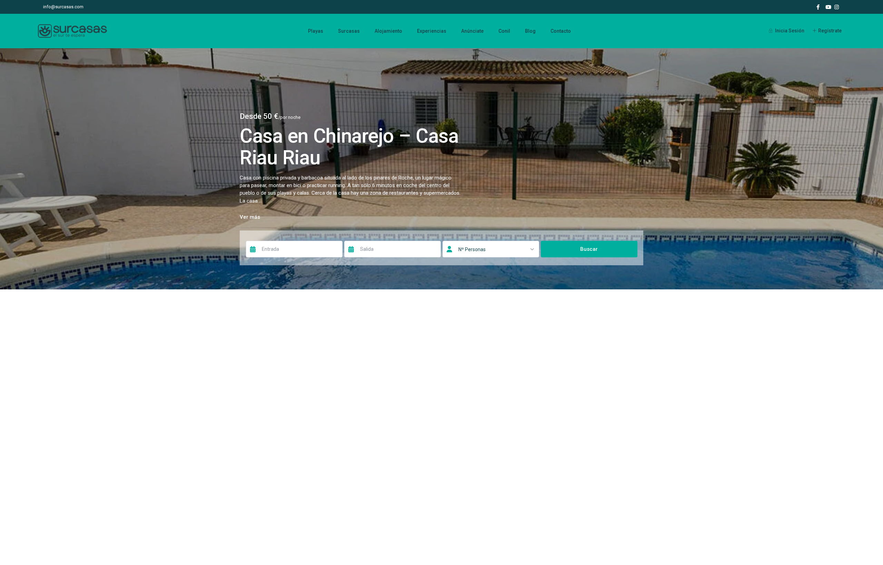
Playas (315, 31)
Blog (530, 31)
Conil (504, 31)
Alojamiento (388, 31)
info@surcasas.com (63, 6)
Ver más (250, 217)
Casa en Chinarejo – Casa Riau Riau (349, 146)
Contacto (560, 31)
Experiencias (431, 31)
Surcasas (349, 31)
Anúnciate (472, 31)
